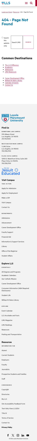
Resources (16, 12)
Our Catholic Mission (9, 279)
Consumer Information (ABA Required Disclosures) (15, 289)
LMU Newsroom (10, 72)
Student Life (6, 295)
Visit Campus (6, 202)
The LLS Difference (12, 65)
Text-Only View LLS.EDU (10, 408)
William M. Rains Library (13, 80)
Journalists (5, 369)
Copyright (5, 389)
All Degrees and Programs (11, 272)
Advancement (7, 222)
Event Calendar (7, 311)
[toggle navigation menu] (26, 3)
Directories (5, 394)
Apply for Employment (10, 193)
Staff (3, 379)
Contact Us (9, 85)
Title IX (4, 413)
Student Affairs (7, 256)
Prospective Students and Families (14, 374)
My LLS (4, 399)
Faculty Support (7, 232)
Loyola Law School (7, 12)
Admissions (9, 69)
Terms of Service (7, 418)
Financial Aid (6, 237)
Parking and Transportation (11, 334)
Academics (9, 67)
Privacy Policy (7, 427)
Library (4, 246)
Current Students (8, 355)
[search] (31, 3)
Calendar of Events (11, 82)
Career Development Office (14, 78)
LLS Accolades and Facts (10, 315)
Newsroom (5, 329)
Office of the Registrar (9, 251)
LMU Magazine (7, 320)
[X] (12, 435)
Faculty (4, 364)
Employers (5, 360)
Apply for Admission (9, 188)
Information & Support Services (13, 241)
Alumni (4, 350)
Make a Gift (6, 198)
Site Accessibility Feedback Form (13, 404)
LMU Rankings (7, 325)
